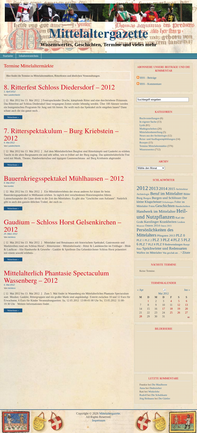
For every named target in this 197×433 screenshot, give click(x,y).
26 (178, 312)
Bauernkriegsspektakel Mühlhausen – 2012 (64, 178)
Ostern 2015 (166, 226)
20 (186, 308)
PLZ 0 (180, 235)
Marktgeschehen (148, 128)
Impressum (98, 420)
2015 (171, 189)
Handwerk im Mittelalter (156, 211)
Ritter (139, 248)
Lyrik (142, 125)
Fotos (152, 206)
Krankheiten (168, 222)
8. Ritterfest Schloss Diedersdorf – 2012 (59, 86)
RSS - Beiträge (148, 77)
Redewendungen (174, 244)
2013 (153, 188)
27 (186, 312)
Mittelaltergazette (98, 32)
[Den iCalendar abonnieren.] (164, 290)
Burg (140, 198)
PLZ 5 (178, 240)
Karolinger (151, 222)
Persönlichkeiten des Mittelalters (155, 232)
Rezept (186, 244)
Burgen (147, 198)
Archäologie (143, 194)
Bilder (187, 194)
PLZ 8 (151, 244)
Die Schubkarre (159, 395)
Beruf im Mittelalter (166, 193)
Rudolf (143, 395)
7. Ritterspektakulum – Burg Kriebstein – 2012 (61, 134)
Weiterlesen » (13, 117)
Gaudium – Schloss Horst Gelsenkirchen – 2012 (62, 225)
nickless (12, 237)
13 (186, 304)
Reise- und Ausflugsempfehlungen (157, 139)
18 (171, 308)
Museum (140, 226)
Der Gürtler (164, 398)
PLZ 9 (160, 244)
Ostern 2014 (152, 225)
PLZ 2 (148, 240)
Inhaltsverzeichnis (28, 55)
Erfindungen (168, 202)
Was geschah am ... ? (172, 253)
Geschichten (165, 206)
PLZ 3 (157, 240)
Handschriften (182, 206)
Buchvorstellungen (149, 118)
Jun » (187, 289)
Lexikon (181, 222)
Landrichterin (14, 95)
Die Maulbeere (159, 384)
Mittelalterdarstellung (150, 132)
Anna (142, 388)
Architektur (182, 189)
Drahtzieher (155, 388)
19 (178, 308)
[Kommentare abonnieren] (138, 84)
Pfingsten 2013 (166, 235)
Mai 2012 (163, 293)
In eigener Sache (148, 121)
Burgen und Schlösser (167, 198)
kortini (10, 186)
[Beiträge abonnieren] (138, 77)
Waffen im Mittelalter (149, 252)
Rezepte (143, 142)
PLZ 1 (140, 240)
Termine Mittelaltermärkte (153, 146)
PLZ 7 (143, 244)
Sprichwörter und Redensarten (164, 248)
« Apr (140, 289)
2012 (142, 188)
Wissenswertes (146, 149)
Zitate (186, 252)
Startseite (8, 55)
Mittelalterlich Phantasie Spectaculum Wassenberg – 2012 (56, 276)
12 (178, 304)
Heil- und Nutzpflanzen (162, 214)
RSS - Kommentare (150, 84)
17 (163, 308)
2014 (163, 188)
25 (171, 312)
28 (140, 316)
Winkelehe (153, 391)
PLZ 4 (168, 240)
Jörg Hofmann (146, 398)
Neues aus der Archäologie (153, 135)
